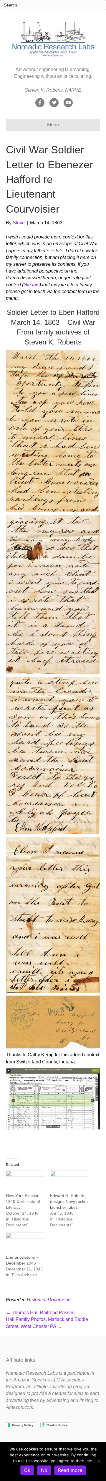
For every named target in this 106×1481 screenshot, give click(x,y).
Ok (27, 1470)
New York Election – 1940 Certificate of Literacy (24, 1201)
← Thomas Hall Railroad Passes (40, 1312)
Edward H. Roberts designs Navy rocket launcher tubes (69, 1201)
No (44, 1470)
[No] (99, 1461)
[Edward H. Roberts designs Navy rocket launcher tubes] (69, 1181)
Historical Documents (49, 1299)
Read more (70, 1470)
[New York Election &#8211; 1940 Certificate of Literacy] (25, 1181)
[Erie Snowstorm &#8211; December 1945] (25, 1243)
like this (31, 284)
